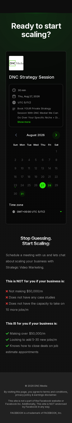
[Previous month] (16, 135)
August (31, 135)
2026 (41, 135)
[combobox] (37, 211)
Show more (24, 122)
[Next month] (56, 135)
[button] (36, 106)
